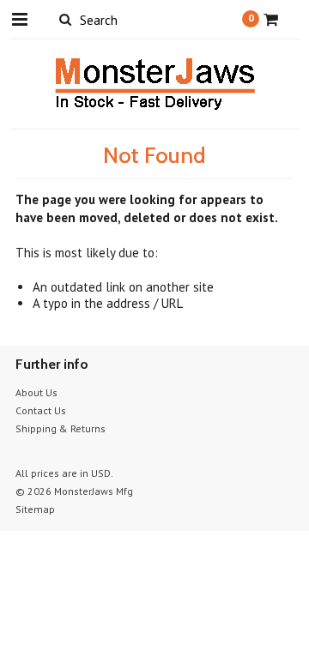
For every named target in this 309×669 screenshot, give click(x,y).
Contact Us (40, 410)
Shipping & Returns (60, 428)
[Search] (65, 18)
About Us (36, 392)
